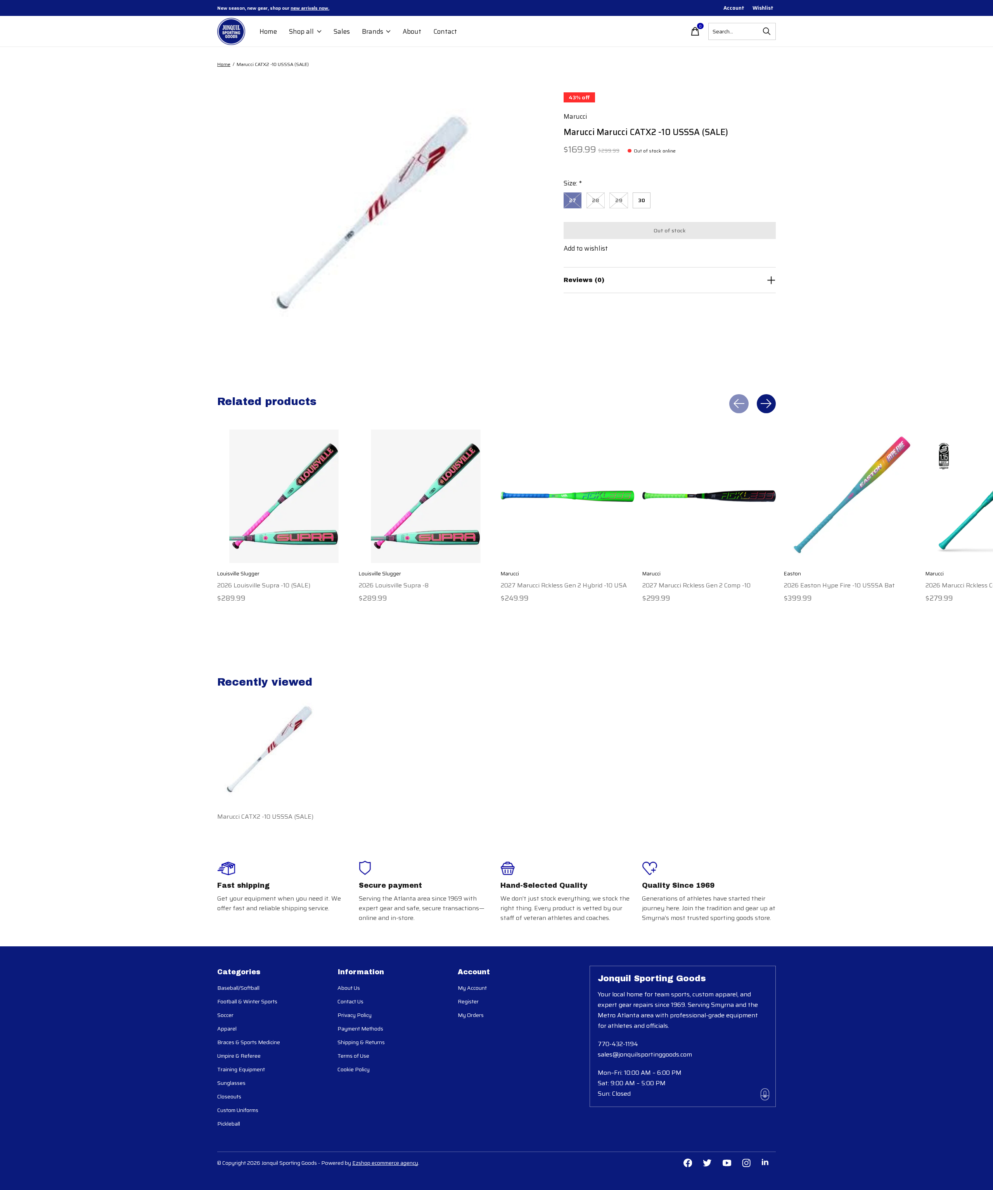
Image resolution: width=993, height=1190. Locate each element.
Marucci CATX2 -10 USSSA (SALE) (265, 816)
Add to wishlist (586, 248)
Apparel (227, 1028)
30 (641, 200)
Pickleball (228, 1123)
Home (268, 31)
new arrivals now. (310, 8)
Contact (445, 31)
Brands (372, 31)
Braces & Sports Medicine (248, 1042)
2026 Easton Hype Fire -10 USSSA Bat (839, 585)
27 (572, 200)
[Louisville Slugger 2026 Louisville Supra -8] (425, 496)
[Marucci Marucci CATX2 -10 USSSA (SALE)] (269, 747)
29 (619, 200)
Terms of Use (353, 1055)
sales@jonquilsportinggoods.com (645, 1054)
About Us (348, 988)
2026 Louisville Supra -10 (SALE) (263, 585)
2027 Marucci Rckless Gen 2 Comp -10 (696, 585)
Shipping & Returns (361, 1042)
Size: (573, 183)
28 (595, 200)
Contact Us (350, 1001)
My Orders (471, 1015)
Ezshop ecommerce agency (385, 1163)
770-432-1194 (618, 1044)
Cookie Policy (353, 1069)
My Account (472, 988)
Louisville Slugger (238, 574)
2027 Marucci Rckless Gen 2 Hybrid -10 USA (564, 585)
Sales (342, 31)
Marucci (575, 116)
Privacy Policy (354, 1015)
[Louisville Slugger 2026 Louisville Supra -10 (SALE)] (284, 496)
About (412, 31)
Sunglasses (231, 1083)
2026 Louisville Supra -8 (394, 585)
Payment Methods (360, 1028)
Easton (792, 574)
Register (468, 1001)
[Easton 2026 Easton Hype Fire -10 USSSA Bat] (850, 496)
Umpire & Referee (239, 1055)
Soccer (225, 1015)
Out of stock (670, 230)
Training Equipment (241, 1069)
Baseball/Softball (238, 988)
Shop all (301, 31)
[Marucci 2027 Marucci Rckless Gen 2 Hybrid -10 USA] (567, 496)
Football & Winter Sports (247, 1001)
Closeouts (229, 1096)
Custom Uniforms (237, 1110)
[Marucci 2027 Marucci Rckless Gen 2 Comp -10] (709, 496)
